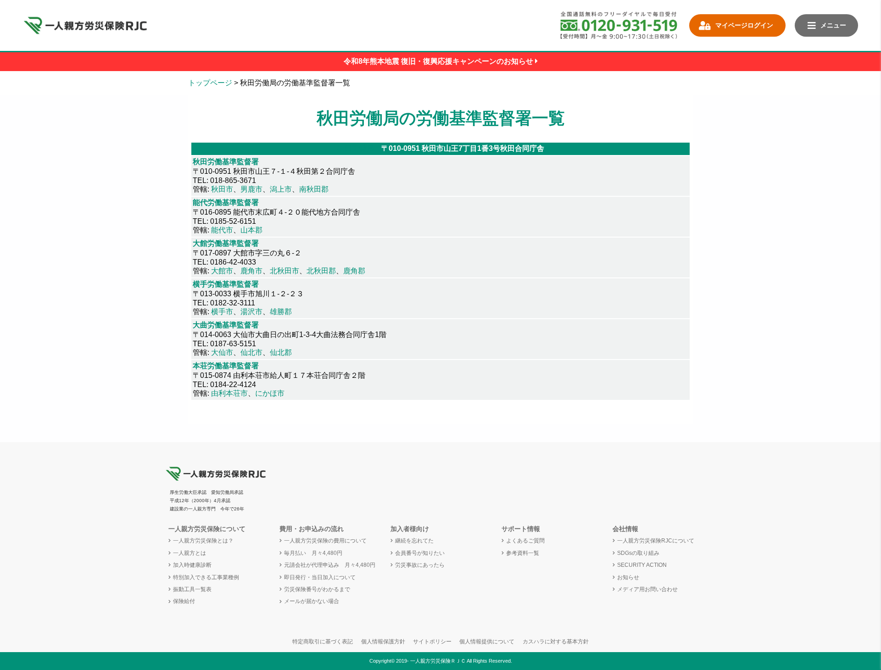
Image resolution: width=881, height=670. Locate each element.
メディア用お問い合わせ (647, 589)
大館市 (222, 271)
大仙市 (222, 352)
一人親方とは (189, 553)
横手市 (222, 312)
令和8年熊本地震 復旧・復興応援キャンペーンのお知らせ (439, 61)
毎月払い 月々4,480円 (313, 553)
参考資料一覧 (522, 553)
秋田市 (222, 189)
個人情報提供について (486, 641)
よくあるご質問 (525, 540)
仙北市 (251, 352)
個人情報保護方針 (383, 641)
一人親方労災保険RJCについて (655, 540)
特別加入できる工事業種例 (206, 577)
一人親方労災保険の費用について (325, 540)
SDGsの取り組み (638, 553)
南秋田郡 (314, 189)
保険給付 (184, 601)
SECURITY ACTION (642, 565)
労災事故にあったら (420, 565)
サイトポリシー (432, 641)
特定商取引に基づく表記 (322, 641)
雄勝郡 (281, 312)
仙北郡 (281, 352)
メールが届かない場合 (311, 601)
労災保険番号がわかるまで (317, 589)
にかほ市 (269, 393)
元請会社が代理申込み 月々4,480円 (329, 565)
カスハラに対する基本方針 (556, 641)
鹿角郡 (354, 271)
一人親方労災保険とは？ (203, 540)
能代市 (222, 230)
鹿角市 (251, 271)
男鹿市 (251, 189)
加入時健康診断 (192, 565)
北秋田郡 (321, 271)
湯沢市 (251, 312)
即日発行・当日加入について (320, 577)
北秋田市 (284, 271)
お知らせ (628, 577)
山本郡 (251, 230)
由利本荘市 (229, 393)
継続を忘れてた (414, 540)
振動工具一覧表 (192, 589)
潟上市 (281, 189)
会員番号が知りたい (420, 553)
